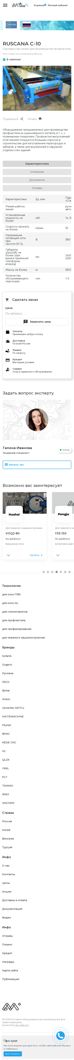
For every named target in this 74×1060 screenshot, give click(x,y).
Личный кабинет (58, 5)
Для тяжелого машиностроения (24, 528)
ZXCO (6, 682)
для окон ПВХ (11, 594)
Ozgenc (7, 664)
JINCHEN (8, 803)
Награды (8, 961)
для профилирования (16, 629)
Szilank (6, 656)
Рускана (7, 673)
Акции (6, 891)
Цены (6, 883)
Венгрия (8, 838)
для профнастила (13, 620)
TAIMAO (7, 785)
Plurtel (6, 725)
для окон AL (10, 603)
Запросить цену (40, 321)
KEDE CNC (9, 742)
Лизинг (7, 944)
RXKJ (5, 794)
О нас (6, 865)
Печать (32, 119)
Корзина (39, 5)
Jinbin (6, 699)
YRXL (5, 768)
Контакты (8, 874)
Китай (6, 830)
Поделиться (10, 119)
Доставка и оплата (14, 900)
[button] (44, 572)
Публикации (10, 979)
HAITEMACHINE (13, 716)
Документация (12, 909)
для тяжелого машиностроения (23, 637)
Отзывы (7, 936)
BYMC (6, 733)
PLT (4, 777)
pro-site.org (22, 1025)
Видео (6, 917)
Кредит (7, 953)
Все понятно (12, 1053)
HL (4, 751)
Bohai (6, 690)
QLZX (5, 759)
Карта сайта (10, 970)
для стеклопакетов (14, 611)
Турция (7, 847)
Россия (7, 821)
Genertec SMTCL (13, 707)
